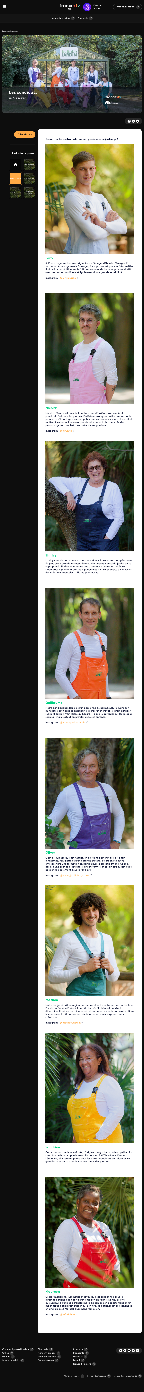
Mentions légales (71, 1376)
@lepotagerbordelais (72, 722)
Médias (6, 1357)
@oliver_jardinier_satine (74, 875)
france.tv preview (60, 18)
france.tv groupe (47, 1353)
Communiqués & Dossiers (15, 1349)
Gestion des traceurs (96, 1376)
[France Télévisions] (69, 7)
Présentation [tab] (24, 134)
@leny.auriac (68, 278)
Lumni (76, 1360)
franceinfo (78, 1353)
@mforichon (67, 1314)
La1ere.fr (78, 1357)
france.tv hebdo (125, 7)
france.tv (78, 1349)
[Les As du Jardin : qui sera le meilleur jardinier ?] (15, 164)
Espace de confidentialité (125, 1376)
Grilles (5, 1353)
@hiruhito (66, 431)
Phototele (82, 18)
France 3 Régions (82, 1364)
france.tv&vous (46, 1360)
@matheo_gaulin (70, 1023)
